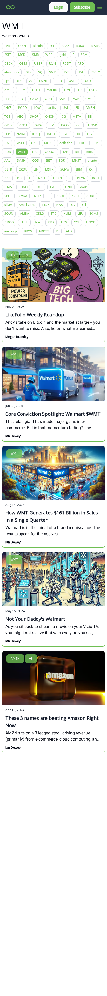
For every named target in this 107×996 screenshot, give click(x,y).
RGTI (95, 178)
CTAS (8, 187)
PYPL (67, 72)
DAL (35, 152)
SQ (40, 72)
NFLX (37, 196)
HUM (67, 213)
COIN (22, 46)
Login (58, 7)
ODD (35, 160)
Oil (84, 204)
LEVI (7, 99)
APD (81, 63)
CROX (23, 169)
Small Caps (27, 204)
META (77, 116)
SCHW (64, 169)
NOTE (75, 196)
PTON (81, 178)
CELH (36, 90)
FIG (89, 134)
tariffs (51, 107)
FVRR (7, 46)
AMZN (90, 107)
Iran (38, 222)
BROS (28, 231)
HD (78, 134)
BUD (7, 152)
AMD (8, 90)
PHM (21, 90)
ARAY (65, 46)
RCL (52, 46)
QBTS (23, 63)
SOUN (8, 213)
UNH (68, 187)
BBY (20, 99)
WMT (21, 152)
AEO (20, 116)
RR (77, 107)
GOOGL (50, 152)
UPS (64, 222)
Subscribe (82, 7)
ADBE (90, 196)
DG (63, 116)
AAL (7, 160)
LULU (24, 222)
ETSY (45, 204)
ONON (50, 116)
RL (57, 231)
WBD (49, 54)
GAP (34, 143)
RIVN (52, 63)
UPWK (92, 125)
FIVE (81, 72)
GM (7, 143)
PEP (7, 134)
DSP (7, 178)
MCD (21, 54)
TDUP (83, 143)
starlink (52, 90)
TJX (6, 81)
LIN (36, 169)
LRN (67, 90)
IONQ (36, 134)
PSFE (7, 54)
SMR (35, 54)
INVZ (7, 107)
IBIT (49, 160)
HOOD (91, 222)
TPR (96, 143)
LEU (80, 213)
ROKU (80, 46)
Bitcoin (38, 46)
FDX (79, 90)
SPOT (8, 196)
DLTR (8, 169)
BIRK (89, 152)
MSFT (20, 143)
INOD (51, 134)
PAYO (87, 81)
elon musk (11, 72)
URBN (57, 178)
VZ (30, 81)
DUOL (38, 187)
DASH (21, 160)
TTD (54, 213)
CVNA (23, 196)
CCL (76, 222)
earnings (10, 231)
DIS (19, 178)
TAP (65, 152)
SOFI (62, 160)
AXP (76, 99)
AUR (69, 231)
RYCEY (95, 72)
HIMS (94, 213)
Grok (48, 99)
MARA (95, 46)
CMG (89, 99)
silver (8, 204)
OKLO (40, 213)
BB (90, 116)
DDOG (9, 222)
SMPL (53, 72)
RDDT (67, 63)
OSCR (93, 90)
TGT (7, 116)
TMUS (54, 187)
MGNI (48, 143)
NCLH (42, 178)
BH (77, 152)
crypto (92, 160)
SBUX (61, 196)
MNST (76, 160)
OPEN (8, 125)
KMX (51, 222)
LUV (72, 204)
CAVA (34, 99)
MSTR (49, 169)
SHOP (34, 116)
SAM (84, 54)
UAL (66, 107)
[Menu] (100, 6)
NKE (78, 125)
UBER (38, 63)
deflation (65, 143)
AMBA (24, 213)
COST (23, 125)
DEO (19, 81)
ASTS (73, 81)
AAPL (62, 99)
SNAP (83, 187)
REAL (65, 134)
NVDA (21, 134)
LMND (43, 81)
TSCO (65, 125)
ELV (51, 125)
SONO (23, 187)
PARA (38, 125)
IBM (79, 169)
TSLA (58, 81)
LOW (37, 107)
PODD (22, 107)
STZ (28, 72)
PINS (59, 204)
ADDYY (44, 231)
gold (62, 54)
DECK (8, 63)
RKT (91, 169)
